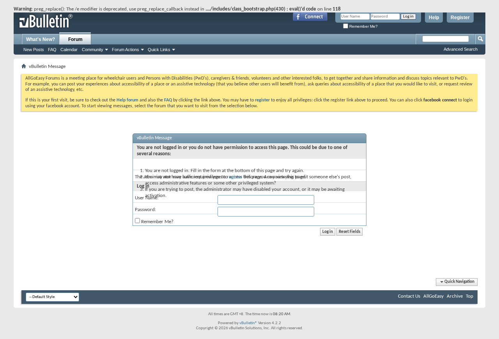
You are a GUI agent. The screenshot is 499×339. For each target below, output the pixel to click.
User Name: (146, 198)
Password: (145, 209)
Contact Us (409, 296)
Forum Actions (125, 49)
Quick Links (159, 49)
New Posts (33, 49)
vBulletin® (248, 323)
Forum (75, 39)
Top (469, 296)
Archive (455, 296)
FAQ (52, 49)
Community (92, 49)
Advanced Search (461, 49)
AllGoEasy (433, 296)
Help (434, 17)
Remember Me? (363, 26)
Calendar (69, 49)
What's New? (40, 39)
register (234, 176)
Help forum (127, 100)
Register (460, 17)
